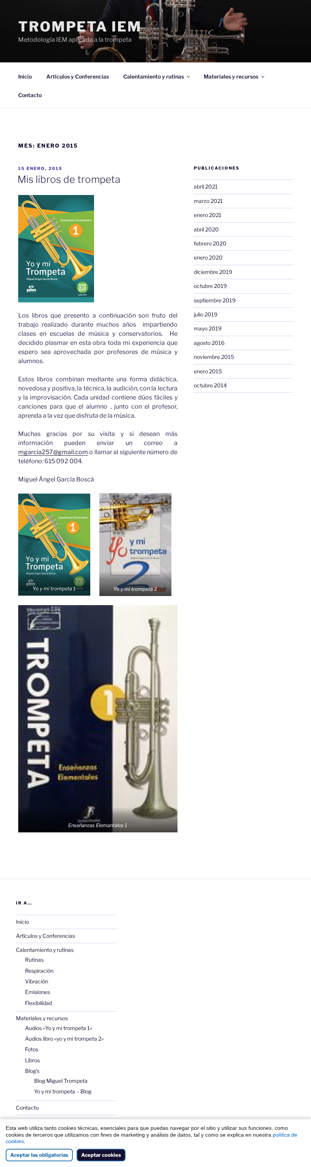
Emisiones (37, 992)
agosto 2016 (209, 343)
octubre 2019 (210, 286)
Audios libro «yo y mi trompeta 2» (64, 1038)
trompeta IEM (80, 26)
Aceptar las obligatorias (39, 1155)
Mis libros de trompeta (68, 179)
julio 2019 (205, 314)
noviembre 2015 (214, 357)
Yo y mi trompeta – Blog (62, 1091)
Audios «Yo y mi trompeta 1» (58, 1028)
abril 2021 (206, 186)
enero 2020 (208, 257)
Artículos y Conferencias (77, 76)
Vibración (36, 981)
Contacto (30, 95)
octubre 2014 (210, 385)
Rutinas (34, 959)
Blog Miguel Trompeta (61, 1080)
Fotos (31, 1049)
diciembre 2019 (213, 272)
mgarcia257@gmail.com (53, 452)
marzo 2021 (208, 201)
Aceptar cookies (101, 1155)
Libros (32, 1060)
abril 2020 (206, 229)
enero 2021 (207, 215)
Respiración (39, 970)
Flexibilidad (38, 1003)
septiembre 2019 (215, 300)
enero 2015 (208, 371)
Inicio (25, 76)
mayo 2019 (207, 328)
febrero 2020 (210, 243)
